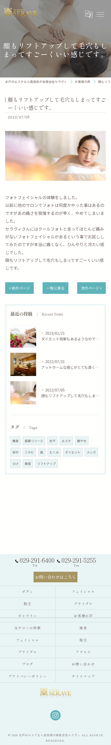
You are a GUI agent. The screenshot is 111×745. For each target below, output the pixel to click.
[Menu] (100, 14)
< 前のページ (19, 288)
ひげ (15, 463)
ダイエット (73, 452)
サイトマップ (83, 676)
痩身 (15, 441)
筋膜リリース (34, 441)
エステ (66, 441)
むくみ (54, 452)
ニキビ (29, 452)
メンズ (91, 452)
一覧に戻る (55, 288)
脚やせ (81, 441)
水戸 (52, 441)
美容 (28, 463)
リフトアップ (46, 463)
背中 (15, 452)
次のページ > (91, 288)
